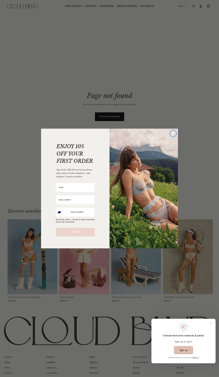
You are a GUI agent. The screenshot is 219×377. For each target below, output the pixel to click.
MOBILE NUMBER (63, 205)
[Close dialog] (173, 133)
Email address (61, 193)
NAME (58, 181)
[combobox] (62, 212)
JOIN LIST (75, 232)
